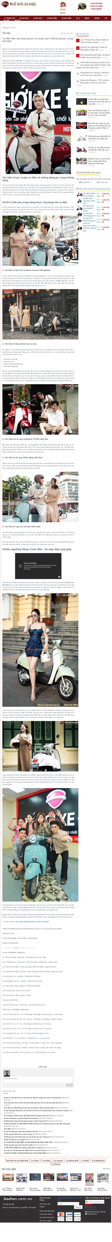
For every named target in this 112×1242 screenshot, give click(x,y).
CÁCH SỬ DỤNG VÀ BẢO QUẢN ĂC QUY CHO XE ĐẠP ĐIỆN (26, 1153)
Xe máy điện (52, 18)
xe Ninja (85, 1160)
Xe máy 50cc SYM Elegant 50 (89, 214)
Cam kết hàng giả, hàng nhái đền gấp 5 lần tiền (21, 1131)
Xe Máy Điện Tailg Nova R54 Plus (89, 201)
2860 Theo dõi (92, 1209)
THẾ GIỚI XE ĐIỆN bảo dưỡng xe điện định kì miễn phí (24, 1148)
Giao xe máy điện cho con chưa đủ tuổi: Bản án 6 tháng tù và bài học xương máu (33, 1098)
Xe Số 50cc (38, 18)
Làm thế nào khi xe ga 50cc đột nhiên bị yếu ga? (22, 1118)
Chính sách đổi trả (46, 1214)
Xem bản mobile (45, 1221)
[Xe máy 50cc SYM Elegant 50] (79, 214)
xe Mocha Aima (72, 1160)
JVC (106, 18)
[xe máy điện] (18, 4)
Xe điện (8, 1129)
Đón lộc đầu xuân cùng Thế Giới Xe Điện (19, 1145)
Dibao (87, 18)
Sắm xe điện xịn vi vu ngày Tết (16, 1139)
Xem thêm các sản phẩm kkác (17, 1160)
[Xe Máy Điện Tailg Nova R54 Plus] (79, 200)
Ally (78, 18)
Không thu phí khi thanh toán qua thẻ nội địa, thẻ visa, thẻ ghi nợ (28, 1137)
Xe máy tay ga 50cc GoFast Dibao (88, 208)
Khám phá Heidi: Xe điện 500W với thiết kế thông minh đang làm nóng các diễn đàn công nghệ (38, 1124)
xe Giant (35, 1160)
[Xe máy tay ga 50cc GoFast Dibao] (79, 208)
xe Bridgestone (98, 1160)
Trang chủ (10, 18)
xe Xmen (46, 1160)
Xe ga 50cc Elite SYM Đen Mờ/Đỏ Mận (89, 228)
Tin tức (17, 20)
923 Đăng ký (91, 1207)
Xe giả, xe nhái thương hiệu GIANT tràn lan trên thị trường (25, 1150)
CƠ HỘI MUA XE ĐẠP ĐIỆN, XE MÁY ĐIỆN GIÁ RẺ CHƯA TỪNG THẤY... (30, 1142)
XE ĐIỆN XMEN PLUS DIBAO (89, 194)
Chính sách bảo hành (47, 1211)
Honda (97, 18)
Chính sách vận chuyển (45, 1205)
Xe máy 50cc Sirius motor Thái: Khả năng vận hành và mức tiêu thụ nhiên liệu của (34, 1103)
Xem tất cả (106, 1168)
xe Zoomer (58, 1160)
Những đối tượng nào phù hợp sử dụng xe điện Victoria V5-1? (27, 1121)
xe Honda (55, 1164)
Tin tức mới (8, 1169)
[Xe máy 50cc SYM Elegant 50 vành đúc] (79, 220)
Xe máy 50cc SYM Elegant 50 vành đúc (89, 220)
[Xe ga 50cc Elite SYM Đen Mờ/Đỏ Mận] (79, 228)
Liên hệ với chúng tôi (47, 1217)
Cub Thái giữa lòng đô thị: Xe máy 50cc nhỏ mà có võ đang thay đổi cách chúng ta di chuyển (37, 1110)
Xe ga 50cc (24, 18)
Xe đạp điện (66, 18)
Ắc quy (7, 20)
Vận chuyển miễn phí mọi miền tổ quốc (19, 1134)
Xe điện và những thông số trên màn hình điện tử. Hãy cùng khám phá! (30, 1108)
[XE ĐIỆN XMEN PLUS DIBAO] (79, 194)
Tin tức (13, 27)
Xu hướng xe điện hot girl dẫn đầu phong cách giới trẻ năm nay (27, 1115)
